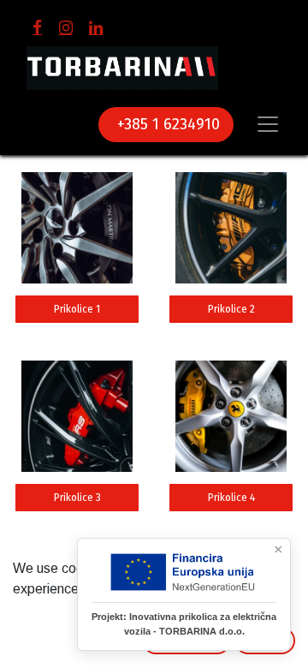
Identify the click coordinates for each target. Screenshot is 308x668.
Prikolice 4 (231, 498)
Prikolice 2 (231, 309)
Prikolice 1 (77, 309)
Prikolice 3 (77, 498)
